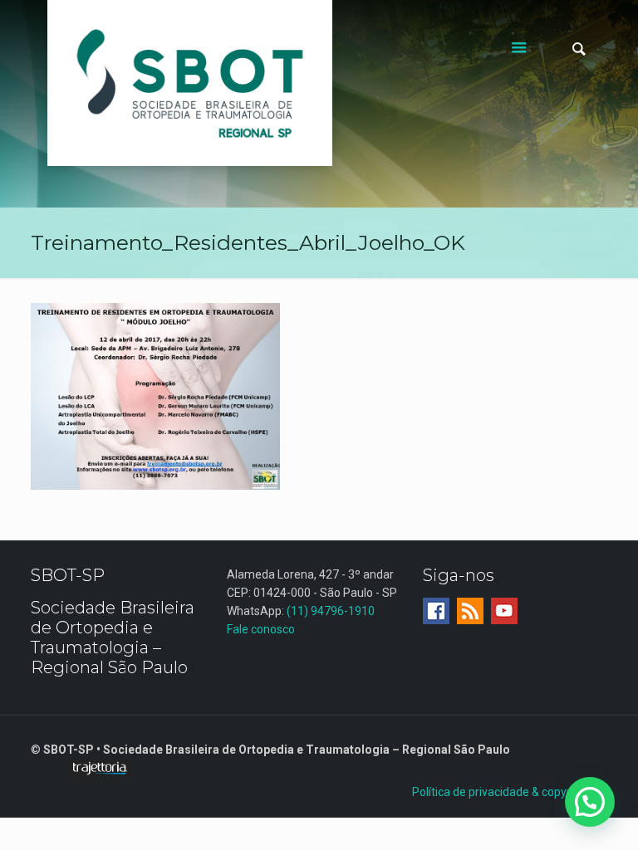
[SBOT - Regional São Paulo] (189, 83)
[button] (590, 802)
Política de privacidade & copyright (501, 792)
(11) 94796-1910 (331, 611)
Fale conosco (261, 629)
